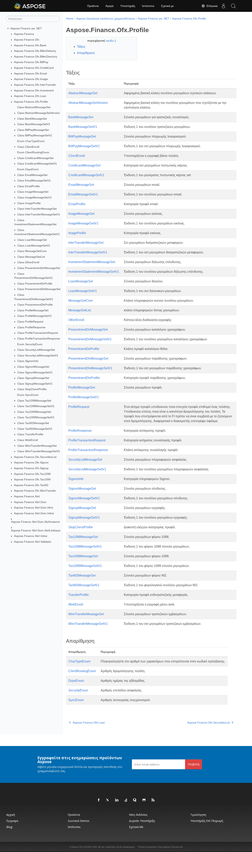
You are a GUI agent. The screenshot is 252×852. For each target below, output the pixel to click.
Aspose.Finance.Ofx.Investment (34, 90)
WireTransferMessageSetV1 (88, 623)
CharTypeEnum (79, 661)
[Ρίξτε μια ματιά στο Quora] (135, 800)
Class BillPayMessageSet (33, 129)
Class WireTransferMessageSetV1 (38, 451)
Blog (9, 827)
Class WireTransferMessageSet (37, 445)
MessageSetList (79, 310)
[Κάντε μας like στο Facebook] (98, 800)
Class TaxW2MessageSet (33, 423)
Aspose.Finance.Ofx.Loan (30, 96)
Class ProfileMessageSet (32, 310)
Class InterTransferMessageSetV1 (38, 214)
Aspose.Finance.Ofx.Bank (30, 45)
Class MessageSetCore (32, 251)
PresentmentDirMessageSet (88, 329)
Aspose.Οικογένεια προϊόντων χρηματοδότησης (105, 18)
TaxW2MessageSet (81, 575)
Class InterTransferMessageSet (37, 208)
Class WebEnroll (27, 440)
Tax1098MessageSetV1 (85, 546)
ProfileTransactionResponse (88, 450)
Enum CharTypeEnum (31, 141)
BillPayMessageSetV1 (84, 146)
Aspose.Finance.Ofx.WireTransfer (35, 490)
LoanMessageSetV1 (82, 291)
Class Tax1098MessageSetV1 (36, 406)
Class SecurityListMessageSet (36, 349)
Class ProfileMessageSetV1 (34, 315)
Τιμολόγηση (198, 815)
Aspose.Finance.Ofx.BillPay (31, 62)
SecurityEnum (78, 690)
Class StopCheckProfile (31, 389)
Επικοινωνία (177, 847)
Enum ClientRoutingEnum (33, 152)
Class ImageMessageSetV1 (34, 197)
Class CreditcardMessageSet (35, 158)
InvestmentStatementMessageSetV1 (93, 271)
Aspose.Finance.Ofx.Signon (31, 462)
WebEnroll (75, 604)
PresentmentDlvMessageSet (88, 358)
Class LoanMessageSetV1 (33, 245)
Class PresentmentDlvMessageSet (38, 289)
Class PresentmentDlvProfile (35, 304)
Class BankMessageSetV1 (33, 124)
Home (69, 18)
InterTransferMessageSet (85, 242)
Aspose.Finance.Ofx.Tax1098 (32, 473)
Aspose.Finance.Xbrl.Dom (30, 502)
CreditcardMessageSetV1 (86, 175)
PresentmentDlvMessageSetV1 (90, 368)
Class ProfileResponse (31, 327)
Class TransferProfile (30, 434)
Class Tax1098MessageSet (34, 400)
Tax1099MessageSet (83, 556)
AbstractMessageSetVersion (88, 102)
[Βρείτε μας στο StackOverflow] (126, 800)
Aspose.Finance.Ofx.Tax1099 (32, 479)
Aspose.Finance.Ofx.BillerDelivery (35, 50)
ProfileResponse (80, 430)
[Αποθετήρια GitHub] (144, 800)
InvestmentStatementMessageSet (91, 262)
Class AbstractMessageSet (33, 107)
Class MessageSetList (31, 256)
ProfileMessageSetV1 (83, 397)
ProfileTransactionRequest (87, 440)
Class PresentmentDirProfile (34, 283)
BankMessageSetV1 (82, 126)
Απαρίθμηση (86, 53)
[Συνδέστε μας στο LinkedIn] (117, 800)
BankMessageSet (80, 117)
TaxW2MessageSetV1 (83, 585)
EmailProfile (76, 204)
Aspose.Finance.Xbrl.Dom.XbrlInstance (35, 521)
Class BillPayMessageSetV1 (34, 135)
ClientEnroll (76, 155)
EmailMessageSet (81, 184)
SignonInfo (75, 479)
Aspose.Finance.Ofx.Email (30, 73)
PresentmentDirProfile (83, 349)
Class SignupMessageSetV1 (35, 383)
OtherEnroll (76, 320)
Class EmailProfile (28, 186)
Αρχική (10, 815)
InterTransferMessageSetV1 (87, 252)
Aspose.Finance (24, 33)
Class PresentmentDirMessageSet (38, 268)
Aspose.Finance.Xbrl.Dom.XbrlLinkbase (35, 530)
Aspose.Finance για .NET (26, 28)
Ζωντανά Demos (78, 821)
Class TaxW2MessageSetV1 (34, 428)
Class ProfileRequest (30, 321)
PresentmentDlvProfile (84, 377)
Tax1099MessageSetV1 (85, 565)
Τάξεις (81, 46)
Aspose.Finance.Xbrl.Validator (32, 541)
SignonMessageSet (82, 488)
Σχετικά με (167, 5)
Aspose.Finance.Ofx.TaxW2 (31, 485)
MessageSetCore (80, 300)
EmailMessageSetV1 (83, 194)
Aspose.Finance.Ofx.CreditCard (34, 67)
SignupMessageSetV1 (84, 517)
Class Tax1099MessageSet (34, 411)
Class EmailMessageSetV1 (34, 180)
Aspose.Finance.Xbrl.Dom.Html (33, 507)
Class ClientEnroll (28, 146)
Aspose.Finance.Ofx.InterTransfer (35, 84)
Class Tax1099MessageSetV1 (36, 417)
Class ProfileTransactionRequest (37, 332)
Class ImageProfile (29, 203)
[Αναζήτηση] (233, 6)
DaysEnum (76, 680)
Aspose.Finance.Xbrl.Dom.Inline (34, 513)
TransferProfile (78, 594)
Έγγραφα (12, 821)
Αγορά (109, 5)
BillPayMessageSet (82, 136)
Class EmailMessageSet (32, 175)
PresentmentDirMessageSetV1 (90, 339)
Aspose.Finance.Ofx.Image (31, 79)
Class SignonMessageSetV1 (35, 372)
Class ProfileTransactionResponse (38, 338)
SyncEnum (76, 700)
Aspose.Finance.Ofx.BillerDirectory (35, 56)
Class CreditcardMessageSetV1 (37, 163)
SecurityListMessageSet (85, 459)
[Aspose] (30, 6)
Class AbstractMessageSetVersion (38, 112)
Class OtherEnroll (28, 262)
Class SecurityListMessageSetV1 (37, 355)
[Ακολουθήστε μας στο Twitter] (107, 800)
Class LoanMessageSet (32, 239)
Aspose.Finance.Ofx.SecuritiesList (35, 457)
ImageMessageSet (81, 213)
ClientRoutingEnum (82, 671)
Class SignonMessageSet (33, 366)
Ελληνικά (211, 5)
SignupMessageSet (82, 508)
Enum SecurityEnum (30, 344)
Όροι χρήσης (164, 847)
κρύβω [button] (110, 40)
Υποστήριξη (127, 5)
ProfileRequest (78, 406)
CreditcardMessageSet (84, 165)
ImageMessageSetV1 (83, 223)
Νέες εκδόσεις (138, 815)
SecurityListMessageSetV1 (87, 469)
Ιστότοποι (148, 5)
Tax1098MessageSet (83, 537)
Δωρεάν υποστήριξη (142, 821)
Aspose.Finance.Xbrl (27, 496)
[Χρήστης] (223, 6)
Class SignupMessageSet (33, 377)
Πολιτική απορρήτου (147, 847)
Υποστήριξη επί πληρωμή (206, 821)
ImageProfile (77, 233)
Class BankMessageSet (32, 118)
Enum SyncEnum (28, 394)
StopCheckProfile (80, 527)
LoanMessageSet (80, 281)
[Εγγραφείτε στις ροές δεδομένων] (153, 800)
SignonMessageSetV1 (84, 498)
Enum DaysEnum (28, 169)
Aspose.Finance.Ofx (26, 39)
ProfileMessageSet (81, 387)
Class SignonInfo (27, 361)
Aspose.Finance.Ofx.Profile (31, 101)
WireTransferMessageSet (86, 614)
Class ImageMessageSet (32, 191)
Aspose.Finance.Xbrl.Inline (30, 536)
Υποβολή (193, 764)
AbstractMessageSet (82, 93)
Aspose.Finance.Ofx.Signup (31, 468)
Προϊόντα (93, 5)
